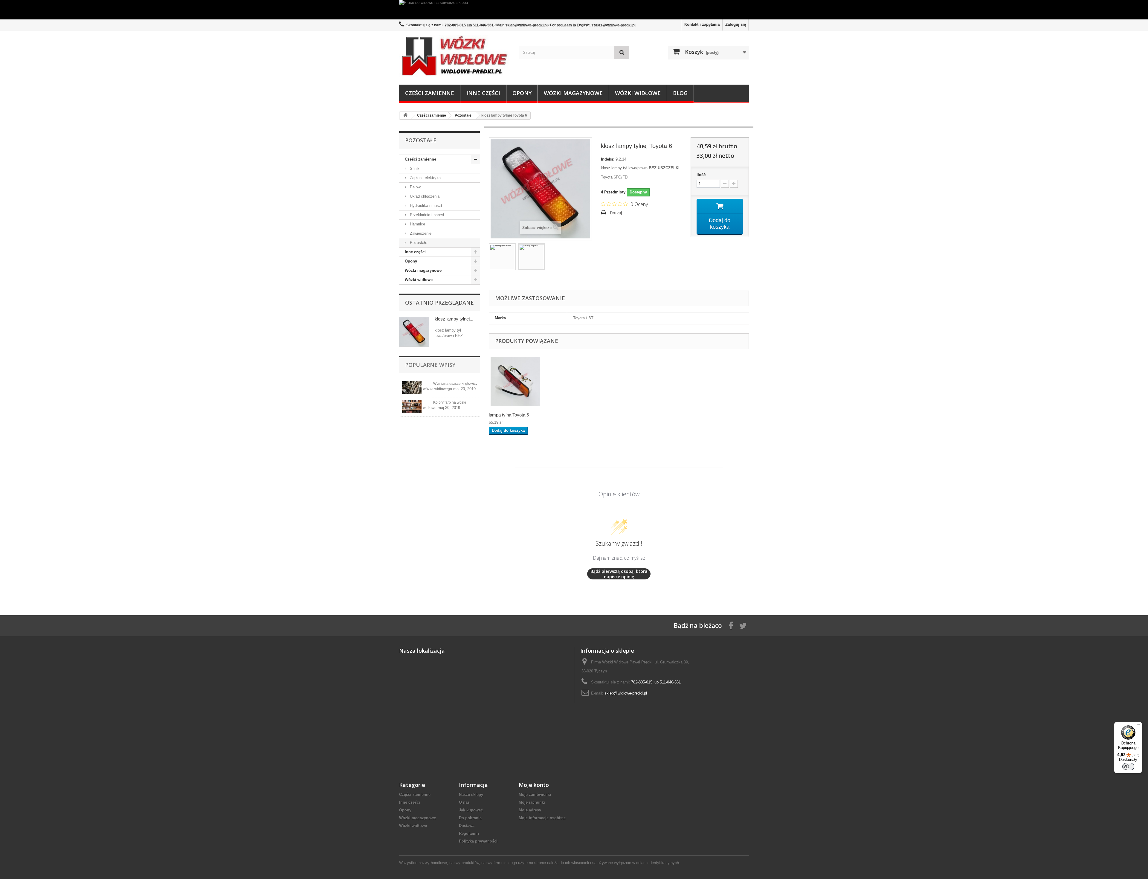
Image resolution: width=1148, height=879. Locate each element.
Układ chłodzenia (424, 196)
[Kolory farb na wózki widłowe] (412, 406)
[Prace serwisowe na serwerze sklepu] (574, 9)
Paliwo (415, 187)
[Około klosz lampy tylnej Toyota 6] (414, 332)
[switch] (1128, 766)
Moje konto (534, 784)
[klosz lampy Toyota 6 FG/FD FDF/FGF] (531, 257)
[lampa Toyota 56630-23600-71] (515, 381)
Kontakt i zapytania (702, 24)
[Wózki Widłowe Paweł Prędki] (454, 56)
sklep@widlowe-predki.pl (625, 693)
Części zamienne (429, 93)
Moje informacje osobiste (542, 818)
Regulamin (469, 833)
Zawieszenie (420, 233)
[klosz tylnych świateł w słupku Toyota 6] (502, 257)
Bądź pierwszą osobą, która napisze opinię (619, 573)
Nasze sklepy (471, 794)
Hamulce (417, 224)
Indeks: (607, 159)
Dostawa (466, 825)
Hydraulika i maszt (425, 205)
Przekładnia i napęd (426, 215)
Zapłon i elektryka (425, 178)
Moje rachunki (532, 802)
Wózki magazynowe (573, 93)
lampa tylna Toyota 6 (509, 414)
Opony (522, 93)
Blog (680, 93)
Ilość (701, 175)
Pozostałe (418, 242)
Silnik (414, 168)
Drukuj (616, 213)
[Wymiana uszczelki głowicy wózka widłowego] (412, 387)
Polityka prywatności (478, 841)
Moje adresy (530, 810)
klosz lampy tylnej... (454, 318)
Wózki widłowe (638, 93)
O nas (464, 802)
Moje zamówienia (535, 794)
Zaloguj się (735, 24)
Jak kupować (471, 810)
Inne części (483, 93)
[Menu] (1138, 725)
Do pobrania (470, 818)
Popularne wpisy (430, 364)
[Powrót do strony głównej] (405, 115)
